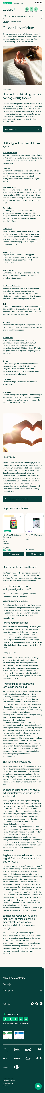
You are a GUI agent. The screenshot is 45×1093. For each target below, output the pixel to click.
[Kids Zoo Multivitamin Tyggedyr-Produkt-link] (13, 534)
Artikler (5, 22)
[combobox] (22, 16)
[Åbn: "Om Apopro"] (22, 990)
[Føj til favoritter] (21, 516)
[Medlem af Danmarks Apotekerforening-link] (38, 2)
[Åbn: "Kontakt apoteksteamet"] (22, 978)
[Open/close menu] (41, 10)
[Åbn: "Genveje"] (22, 984)
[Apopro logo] (9, 10)
